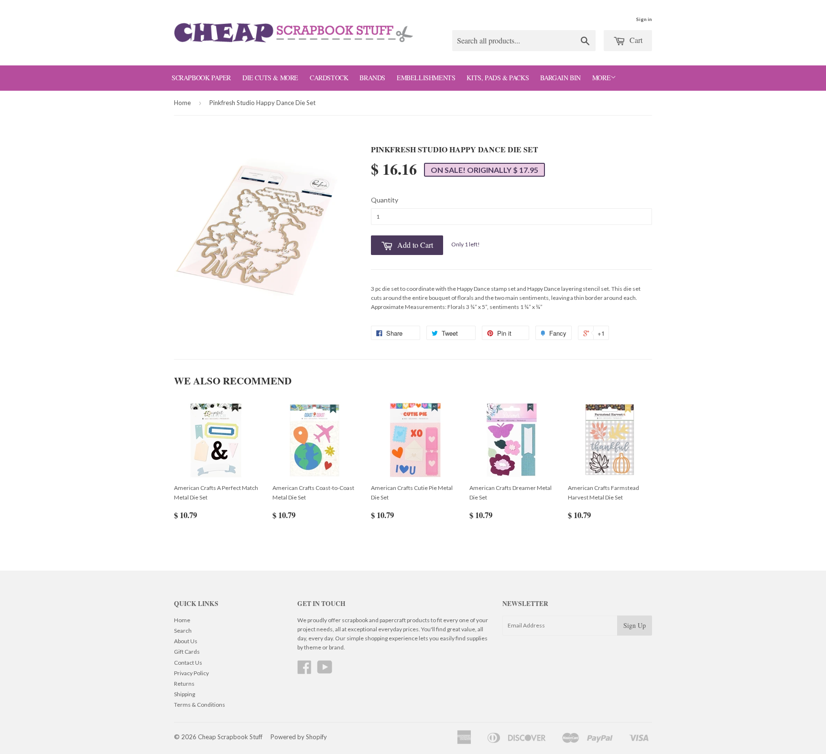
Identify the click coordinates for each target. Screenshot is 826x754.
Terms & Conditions (199, 704)
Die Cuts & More (270, 77)
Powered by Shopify (299, 737)
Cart (635, 40)
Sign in (644, 19)
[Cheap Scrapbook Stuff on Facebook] (304, 670)
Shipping (184, 694)
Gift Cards (187, 651)
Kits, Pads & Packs (498, 77)
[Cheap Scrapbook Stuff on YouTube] (324, 670)
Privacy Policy (191, 673)
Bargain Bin (560, 77)
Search (183, 630)
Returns (184, 683)
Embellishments (426, 77)
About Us (185, 641)
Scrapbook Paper (201, 77)
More (601, 77)
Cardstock (329, 77)
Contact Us (188, 662)
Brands (372, 77)
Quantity (384, 200)
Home (182, 102)
